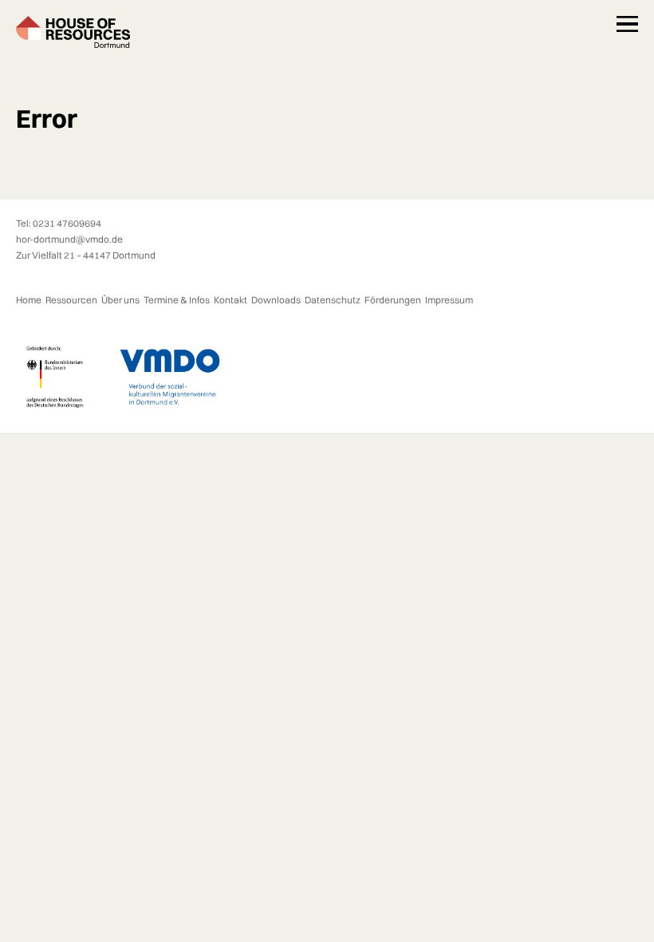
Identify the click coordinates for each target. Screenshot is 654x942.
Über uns (120, 300)
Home (28, 300)
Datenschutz (332, 300)
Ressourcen (71, 300)
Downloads (276, 300)
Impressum (449, 300)
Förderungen (392, 300)
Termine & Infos (177, 300)
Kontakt (230, 300)
